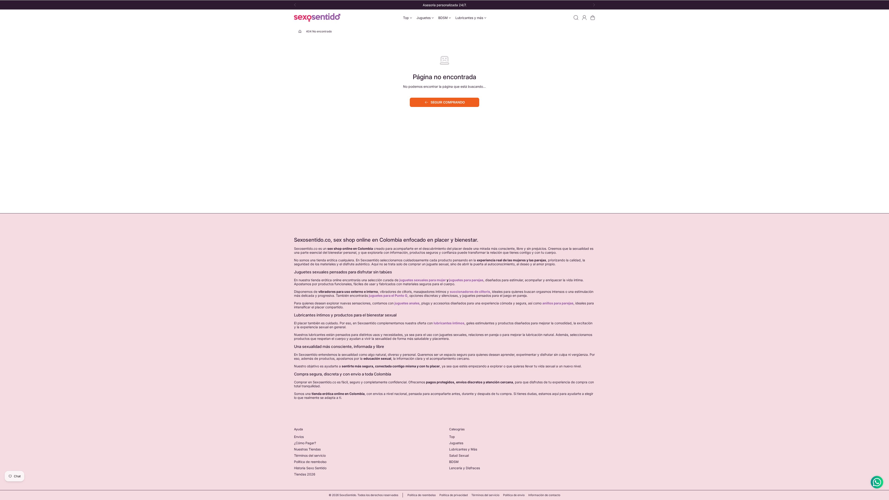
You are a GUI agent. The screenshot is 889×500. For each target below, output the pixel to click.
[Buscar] (576, 17)
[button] (296, 5)
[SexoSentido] (317, 17)
